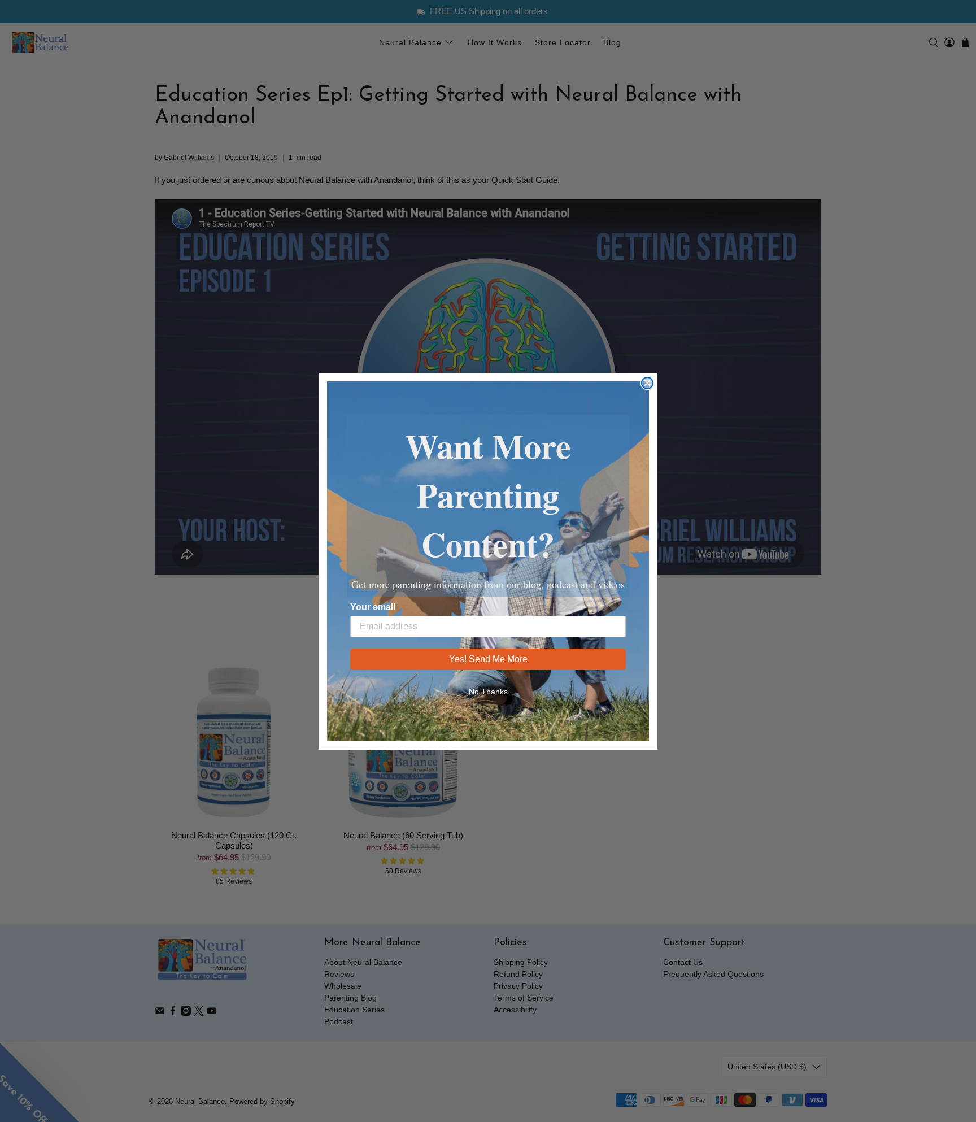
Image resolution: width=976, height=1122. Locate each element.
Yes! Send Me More (488, 659)
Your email (372, 607)
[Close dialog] (647, 383)
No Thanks (488, 691)
